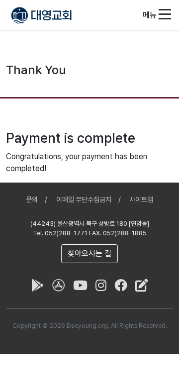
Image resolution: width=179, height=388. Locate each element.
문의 (32, 199)
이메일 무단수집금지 (83, 199)
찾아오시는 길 (89, 253)
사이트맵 (141, 199)
